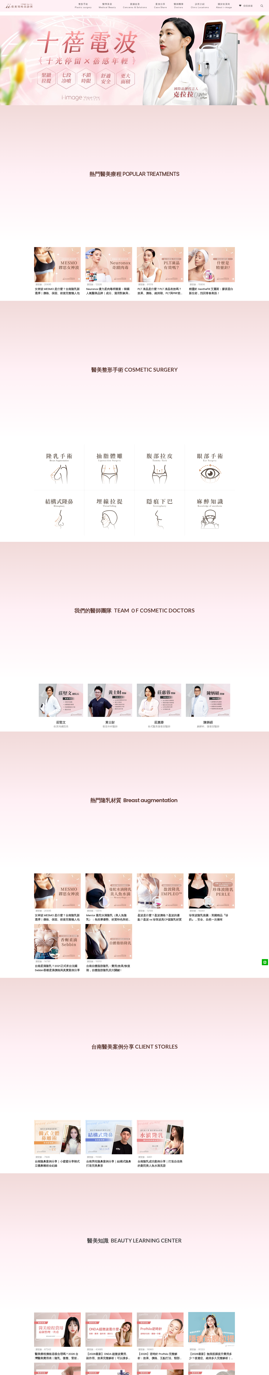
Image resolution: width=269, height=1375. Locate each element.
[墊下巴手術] (159, 512)
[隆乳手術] (59, 466)
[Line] (265, 962)
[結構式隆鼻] (59, 512)
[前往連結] (134, 60)
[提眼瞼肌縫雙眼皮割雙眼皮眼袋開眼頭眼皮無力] (210, 466)
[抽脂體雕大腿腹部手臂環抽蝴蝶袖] (109, 466)
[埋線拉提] (109, 512)
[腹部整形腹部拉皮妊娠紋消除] (159, 466)
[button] (19, 5)
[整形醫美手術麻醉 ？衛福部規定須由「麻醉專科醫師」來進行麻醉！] (210, 512)
